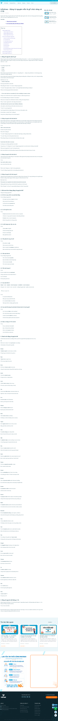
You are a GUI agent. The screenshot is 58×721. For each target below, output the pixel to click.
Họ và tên (33, 666)
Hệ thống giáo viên (38, 705)
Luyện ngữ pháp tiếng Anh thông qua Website (15, 23)
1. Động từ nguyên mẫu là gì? (6, 30)
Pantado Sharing (37, 710)
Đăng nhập (56, 0)
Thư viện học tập (37, 713)
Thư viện (28, 3)
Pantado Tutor (37, 706)
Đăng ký (53, 0)
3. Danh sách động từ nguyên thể (6, 51)
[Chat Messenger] (55, 712)
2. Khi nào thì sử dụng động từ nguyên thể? (8, 36)
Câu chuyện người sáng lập (24, 706)
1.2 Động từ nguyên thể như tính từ (8, 33)
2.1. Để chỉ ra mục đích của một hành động (9, 38)
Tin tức (32, 3)
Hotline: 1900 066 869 (4, 0)
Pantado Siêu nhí (37, 711)
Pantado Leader (37, 708)
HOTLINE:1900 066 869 (51, 694)
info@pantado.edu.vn (5, 706)
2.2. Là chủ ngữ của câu (6, 39)
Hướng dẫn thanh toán (24, 710)
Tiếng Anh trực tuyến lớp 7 (12, 21)
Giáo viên (19, 3)
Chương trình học (12, 3)
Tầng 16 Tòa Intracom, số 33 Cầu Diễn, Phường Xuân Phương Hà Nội (9, 709)
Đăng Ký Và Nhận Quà (44, 680)
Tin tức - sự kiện (37, 715)
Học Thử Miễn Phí (53, 3)
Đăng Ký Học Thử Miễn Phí (51, 697)
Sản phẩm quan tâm (35, 674)
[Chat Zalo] (55, 715)
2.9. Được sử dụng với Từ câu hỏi (7, 49)
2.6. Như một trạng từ (6, 45)
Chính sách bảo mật (23, 708)
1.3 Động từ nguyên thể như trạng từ (8, 34)
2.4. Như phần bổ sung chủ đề (7, 42)
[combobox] (43, 677)
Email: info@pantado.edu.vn (12, 0)
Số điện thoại (34, 670)
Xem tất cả (50, 622)
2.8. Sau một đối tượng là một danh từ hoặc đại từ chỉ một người (12, 48)
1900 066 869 (4, 705)
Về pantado (22, 705)
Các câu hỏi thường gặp (24, 711)
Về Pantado (6, 3)
